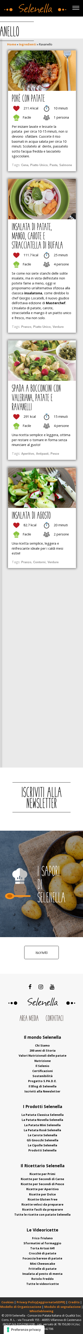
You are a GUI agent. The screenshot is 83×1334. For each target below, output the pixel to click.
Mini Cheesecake (42, 1264)
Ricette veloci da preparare (42, 1204)
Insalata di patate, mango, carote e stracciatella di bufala (37, 236)
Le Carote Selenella (42, 1135)
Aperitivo (27, 453)
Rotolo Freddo (42, 1279)
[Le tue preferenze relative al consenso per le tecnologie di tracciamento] (24, 1329)
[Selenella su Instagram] (41, 986)
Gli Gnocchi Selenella (42, 1140)
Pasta (53, 165)
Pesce (54, 453)
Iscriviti (41, 952)
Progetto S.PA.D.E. (42, 1081)
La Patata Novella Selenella (42, 1120)
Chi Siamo (42, 1045)
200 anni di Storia (43, 1050)
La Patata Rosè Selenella (42, 1130)
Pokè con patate (28, 99)
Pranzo (26, 327)
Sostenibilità (43, 1076)
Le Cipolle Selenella (42, 1145)
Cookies (7, 1302)
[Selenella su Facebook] (30, 986)
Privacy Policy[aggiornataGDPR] (41, 1302)
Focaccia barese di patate (42, 1258)
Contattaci (54, 1019)
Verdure (58, 327)
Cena (24, 165)
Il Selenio (42, 1066)
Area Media (29, 1019)
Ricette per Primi (42, 1174)
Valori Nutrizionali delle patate (42, 1055)
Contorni (39, 562)
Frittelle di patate (42, 1269)
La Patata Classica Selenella (42, 1115)
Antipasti (42, 453)
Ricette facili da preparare (42, 1209)
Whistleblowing (41, 1311)
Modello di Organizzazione (21, 1307)
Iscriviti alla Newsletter (42, 1091)
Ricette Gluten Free (42, 1199)
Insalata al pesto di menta (42, 1274)
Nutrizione (42, 1061)
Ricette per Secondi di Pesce (42, 1184)
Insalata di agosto (31, 516)
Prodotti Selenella (42, 1150)
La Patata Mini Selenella (42, 1125)
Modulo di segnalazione (62, 1307)
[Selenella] (34, 7)
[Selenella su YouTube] (52, 986)
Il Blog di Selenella (42, 1086)
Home (11, 44)
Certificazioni (42, 1071)
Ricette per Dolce (42, 1194)
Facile (27, 117)
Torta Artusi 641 (42, 1248)
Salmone (65, 165)
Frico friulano (42, 1238)
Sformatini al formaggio (42, 1243)
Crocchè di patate (42, 1253)
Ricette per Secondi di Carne (42, 1179)
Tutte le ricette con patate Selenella (42, 1214)
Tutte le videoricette (42, 1284)
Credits (74, 1302)
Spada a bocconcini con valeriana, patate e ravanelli (36, 398)
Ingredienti (27, 44)
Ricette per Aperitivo (42, 1189)
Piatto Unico (39, 165)
